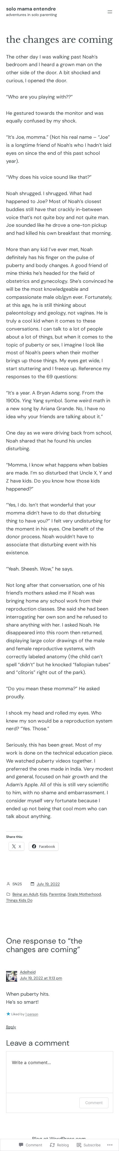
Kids (43, 894)
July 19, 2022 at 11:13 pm (41, 978)
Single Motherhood (84, 894)
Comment (94, 1102)
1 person (31, 1014)
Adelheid (28, 971)
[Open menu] (110, 12)
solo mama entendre (31, 9)
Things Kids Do (19, 900)
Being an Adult (25, 894)
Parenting (57, 894)
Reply (11, 1026)
